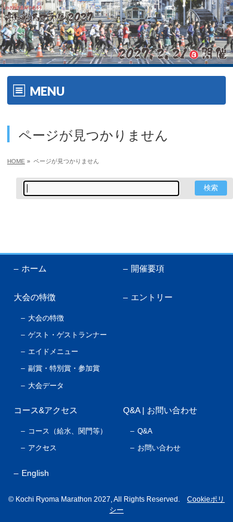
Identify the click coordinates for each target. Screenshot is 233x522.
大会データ (46, 385)
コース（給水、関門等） (67, 431)
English (35, 473)
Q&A (144, 431)
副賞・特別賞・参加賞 (64, 368)
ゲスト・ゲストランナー (67, 335)
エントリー (152, 297)
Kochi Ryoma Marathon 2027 (63, 499)
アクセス (42, 448)
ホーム (34, 268)
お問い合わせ (158, 448)
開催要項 (147, 268)
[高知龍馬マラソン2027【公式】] (116, 55)
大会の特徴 (46, 318)
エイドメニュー (53, 351)
